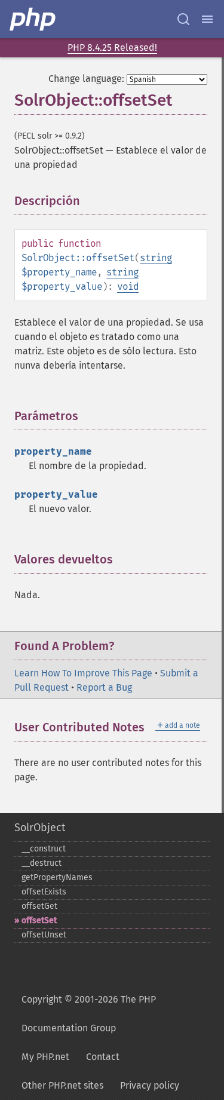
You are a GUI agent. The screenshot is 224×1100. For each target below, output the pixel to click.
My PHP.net (45, 1056)
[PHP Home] (33, 19)
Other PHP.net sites (62, 1085)
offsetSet (39, 920)
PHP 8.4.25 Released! (112, 47)
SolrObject (39, 827)
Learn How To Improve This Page (83, 673)
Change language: (86, 78)
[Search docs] (183, 19)
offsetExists (44, 892)
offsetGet (39, 906)
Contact (102, 1056)
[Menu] (207, 19)
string (156, 257)
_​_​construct (44, 849)
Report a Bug (104, 687)
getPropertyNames (57, 877)
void (128, 286)
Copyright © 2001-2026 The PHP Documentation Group (89, 1014)
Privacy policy (149, 1085)
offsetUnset (44, 935)
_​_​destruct (42, 863)
